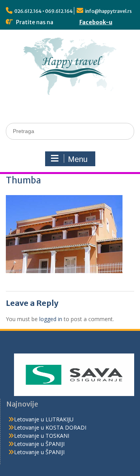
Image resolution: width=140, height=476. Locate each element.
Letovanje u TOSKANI (41, 435)
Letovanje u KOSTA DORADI (50, 427)
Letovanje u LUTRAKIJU (44, 419)
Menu (78, 159)
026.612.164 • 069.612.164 (43, 11)
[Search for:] (70, 131)
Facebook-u (95, 22)
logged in (50, 319)
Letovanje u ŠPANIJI (39, 444)
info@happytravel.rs (108, 11)
